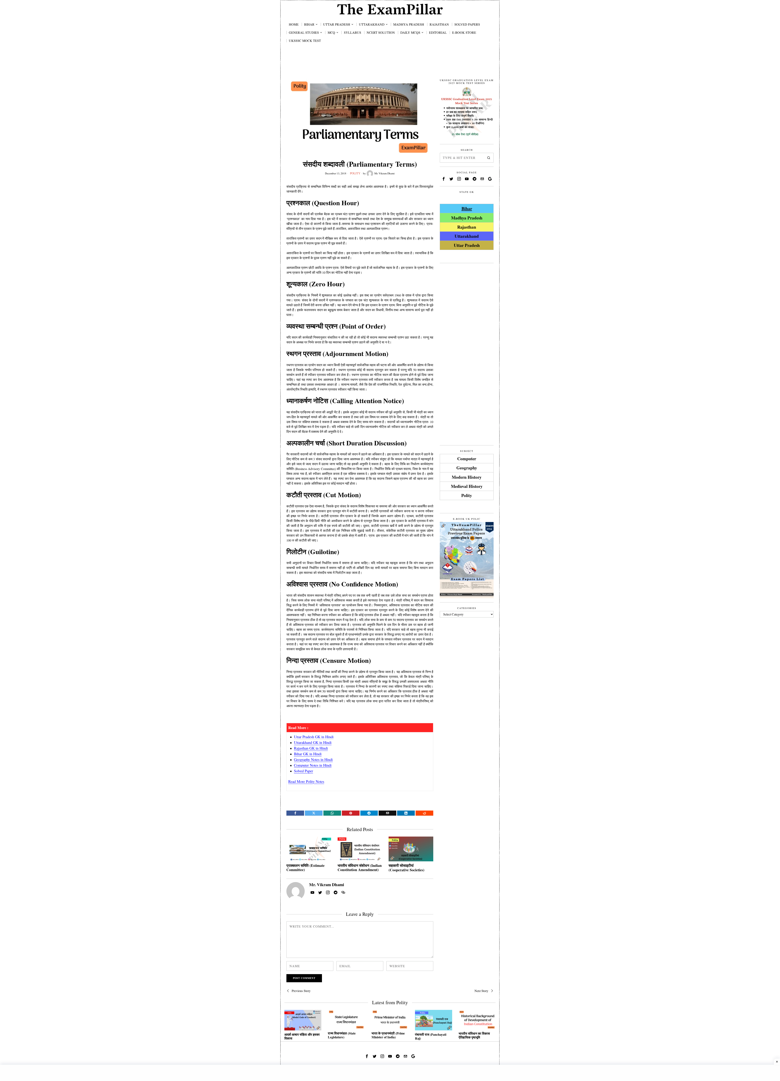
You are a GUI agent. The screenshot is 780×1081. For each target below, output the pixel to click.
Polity (355, 173)
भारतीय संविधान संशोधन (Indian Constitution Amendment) (360, 867)
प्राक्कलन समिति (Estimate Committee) (305, 867)
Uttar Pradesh (467, 245)
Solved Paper (303, 770)
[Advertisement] (390, 65)
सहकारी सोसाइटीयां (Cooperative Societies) (406, 867)
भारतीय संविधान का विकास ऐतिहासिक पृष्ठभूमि (474, 1035)
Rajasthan (466, 227)
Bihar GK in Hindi (308, 753)
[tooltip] (295, 813)
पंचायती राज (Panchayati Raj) (430, 1036)
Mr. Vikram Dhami (384, 173)
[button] (489, 158)
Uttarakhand (467, 236)
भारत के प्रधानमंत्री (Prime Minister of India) (388, 1035)
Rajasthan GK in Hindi (311, 748)
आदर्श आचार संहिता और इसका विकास (302, 1036)
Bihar (467, 208)
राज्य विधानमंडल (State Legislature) (342, 1035)
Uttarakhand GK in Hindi (313, 742)
